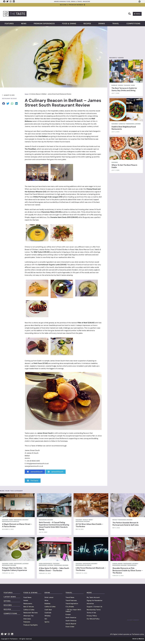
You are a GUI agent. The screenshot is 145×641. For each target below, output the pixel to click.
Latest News (10, 597)
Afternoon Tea (28, 616)
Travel (115, 24)
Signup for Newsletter (94, 600)
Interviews (27, 619)
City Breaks (70, 607)
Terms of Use (91, 613)
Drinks (101, 24)
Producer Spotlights (30, 625)
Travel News (70, 597)
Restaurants (27, 603)
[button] (129, 14)
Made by (138, 639)
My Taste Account (93, 597)
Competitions (133, 24)
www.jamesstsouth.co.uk (34, 466)
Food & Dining (69, 24)
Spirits (47, 622)
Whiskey (48, 616)
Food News (27, 597)
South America (71, 621)
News (23, 24)
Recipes (87, 24)
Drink (47, 593)
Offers (7, 601)
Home (26, 94)
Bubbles (47, 603)
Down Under (70, 627)
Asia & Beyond (71, 624)
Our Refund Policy (93, 619)
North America (71, 617)
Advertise (90, 603)
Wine (46, 600)
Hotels (25, 600)
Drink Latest (49, 597)
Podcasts (26, 622)
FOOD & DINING (30, 593)
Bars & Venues (28, 607)
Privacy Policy (92, 616)
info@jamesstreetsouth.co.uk (37, 463)
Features (9, 24)
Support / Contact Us (94, 607)
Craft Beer (48, 610)
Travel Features (71, 600)
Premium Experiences (44, 24)
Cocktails (48, 613)
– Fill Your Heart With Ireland (73, 610)
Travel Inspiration (72, 603)
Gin (46, 619)
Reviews (8, 605)
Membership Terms (94, 610)
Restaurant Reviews (30, 613)
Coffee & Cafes (28, 610)
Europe (68, 614)
